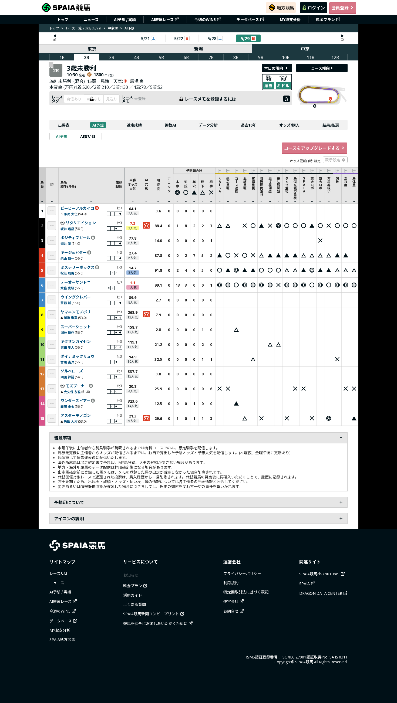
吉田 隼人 (67, 347)
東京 (92, 48)
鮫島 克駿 (67, 288)
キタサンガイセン (75, 341)
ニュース (91, 19)
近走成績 (134, 125)
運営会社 (230, 601)
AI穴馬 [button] (146, 184)
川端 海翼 (71, 317)
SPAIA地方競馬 (62, 639)
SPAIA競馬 (304, 661)
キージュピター (73, 252)
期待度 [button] (158, 184)
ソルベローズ (71, 371)
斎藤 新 (65, 303)
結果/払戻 (330, 125)
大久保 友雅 (72, 392)
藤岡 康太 (67, 407)
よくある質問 (134, 604)
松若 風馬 (67, 273)
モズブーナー (77, 385)
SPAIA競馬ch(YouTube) (319, 574)
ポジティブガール (75, 237)
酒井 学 (65, 244)
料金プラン (325, 19)
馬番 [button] (42, 184)
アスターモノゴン (75, 415)
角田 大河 (71, 421)
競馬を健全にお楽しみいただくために (155, 623)
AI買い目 (87, 136)
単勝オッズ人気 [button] (132, 184)
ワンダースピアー (75, 400)
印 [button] (51, 184)
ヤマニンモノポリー (77, 312)
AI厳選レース (162, 19)
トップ (62, 19)
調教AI (170, 125)
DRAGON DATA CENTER (320, 593)
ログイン (316, 7)
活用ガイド (132, 595)
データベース (248, 19)
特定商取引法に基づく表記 (246, 592)
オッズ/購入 (289, 125)
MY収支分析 (290, 19)
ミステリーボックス (77, 267)
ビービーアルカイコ (77, 208)
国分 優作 (67, 332)
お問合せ (230, 611)
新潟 (198, 48)
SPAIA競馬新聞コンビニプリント (151, 614)
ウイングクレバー (75, 297)
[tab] (61, 136)
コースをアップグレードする (312, 148)
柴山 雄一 (67, 258)
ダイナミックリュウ (77, 356)
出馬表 (63, 125)
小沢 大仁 (71, 214)
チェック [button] (169, 184)
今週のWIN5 (205, 19)
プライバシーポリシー (242, 573)
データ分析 (208, 125)
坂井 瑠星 (67, 229)
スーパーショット (75, 326)
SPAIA (304, 583)
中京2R (113, 28)
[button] (91, 185)
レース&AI (58, 573)
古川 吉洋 (67, 362)
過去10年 (248, 125)
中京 (305, 48)
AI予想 (98, 125)
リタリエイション (81, 222)
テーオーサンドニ (75, 282)
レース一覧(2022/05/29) (83, 28)
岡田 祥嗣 (67, 377)
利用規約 (230, 583)
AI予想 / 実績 (125, 19)
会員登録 (340, 7)
